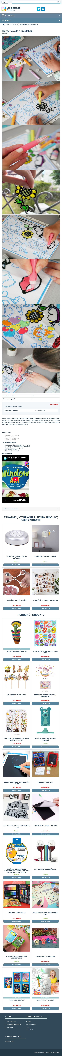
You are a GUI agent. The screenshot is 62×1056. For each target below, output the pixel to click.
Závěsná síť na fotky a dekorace (45, 600)
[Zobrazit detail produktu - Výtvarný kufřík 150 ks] (16, 894)
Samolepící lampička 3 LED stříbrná (17, 557)
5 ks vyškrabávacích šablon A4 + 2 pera (16, 826)
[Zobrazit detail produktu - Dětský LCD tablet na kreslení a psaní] (16, 764)
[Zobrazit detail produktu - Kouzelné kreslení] (45, 764)
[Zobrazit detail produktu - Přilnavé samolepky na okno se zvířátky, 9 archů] (16, 720)
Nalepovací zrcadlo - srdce (45, 556)
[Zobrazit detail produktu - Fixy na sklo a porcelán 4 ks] (45, 851)
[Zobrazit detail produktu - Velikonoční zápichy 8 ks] (16, 676)
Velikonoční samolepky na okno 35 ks (45, 652)
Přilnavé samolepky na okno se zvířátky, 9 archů (16, 739)
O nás (27, 1027)
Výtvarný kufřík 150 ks (16, 913)
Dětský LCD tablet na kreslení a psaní (16, 783)
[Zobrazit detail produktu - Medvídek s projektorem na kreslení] (45, 720)
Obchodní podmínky (31, 1024)
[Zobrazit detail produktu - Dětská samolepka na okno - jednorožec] (45, 676)
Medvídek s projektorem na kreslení (45, 739)
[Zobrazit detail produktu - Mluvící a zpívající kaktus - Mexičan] (16, 633)
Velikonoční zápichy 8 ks (16, 695)
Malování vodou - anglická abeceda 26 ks (16, 957)
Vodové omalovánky (17, 1000)
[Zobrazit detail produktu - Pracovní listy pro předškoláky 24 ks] (45, 894)
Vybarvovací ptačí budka (45, 956)
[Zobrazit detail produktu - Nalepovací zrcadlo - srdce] (45, 538)
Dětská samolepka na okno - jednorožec (45, 695)
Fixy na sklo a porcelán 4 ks (45, 869)
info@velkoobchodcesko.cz (14, 1024)
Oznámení (28, 1021)
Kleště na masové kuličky (17, 600)
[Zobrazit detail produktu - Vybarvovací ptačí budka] (45, 938)
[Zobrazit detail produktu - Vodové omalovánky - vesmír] (16, 981)
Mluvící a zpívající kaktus (16, 651)
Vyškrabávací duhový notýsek (45, 825)
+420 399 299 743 (11, 1021)
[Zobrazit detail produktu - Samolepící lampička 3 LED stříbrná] (16, 538)
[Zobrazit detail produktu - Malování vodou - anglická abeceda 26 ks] (16, 938)
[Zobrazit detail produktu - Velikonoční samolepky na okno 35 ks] (45, 633)
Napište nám (10, 1027)
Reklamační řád (30, 1030)
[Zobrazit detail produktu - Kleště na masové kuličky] (16, 582)
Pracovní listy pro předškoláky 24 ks (45, 913)
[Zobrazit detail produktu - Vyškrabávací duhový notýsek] (45, 807)
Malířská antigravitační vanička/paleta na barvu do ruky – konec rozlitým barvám (16, 870)
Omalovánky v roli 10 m (45, 1000)
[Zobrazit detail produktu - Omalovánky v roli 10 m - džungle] (45, 981)
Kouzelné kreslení (45, 782)
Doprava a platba (9, 1041)
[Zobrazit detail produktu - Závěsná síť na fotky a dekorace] (45, 582)
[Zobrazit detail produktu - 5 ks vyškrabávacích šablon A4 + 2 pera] (16, 807)
